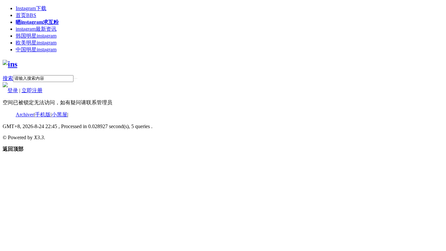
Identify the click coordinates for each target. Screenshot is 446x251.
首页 (26, 15)
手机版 (43, 114)
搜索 (8, 78)
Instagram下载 (31, 8)
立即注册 (32, 90)
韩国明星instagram (36, 36)
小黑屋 (59, 114)
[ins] (10, 64)
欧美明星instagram (36, 42)
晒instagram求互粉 (37, 22)
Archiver (25, 114)
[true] (75, 78)
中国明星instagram (36, 49)
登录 (13, 90)
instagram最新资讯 (36, 29)
